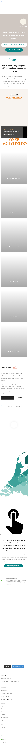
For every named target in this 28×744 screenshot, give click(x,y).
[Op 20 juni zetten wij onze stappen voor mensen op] (14, 611)
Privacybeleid (4, 690)
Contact (3, 735)
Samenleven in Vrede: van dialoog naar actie (11, 133)
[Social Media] (1, 684)
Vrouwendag (4, 711)
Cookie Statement (5, 696)
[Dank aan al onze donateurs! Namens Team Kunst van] (14, 595)
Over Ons (3, 727)
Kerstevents (3, 708)
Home (2, 724)
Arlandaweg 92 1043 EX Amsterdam (10, 681)
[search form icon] (14, 11)
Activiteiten (8, 129)
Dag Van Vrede (4, 717)
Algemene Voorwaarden (7, 693)
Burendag (3, 714)
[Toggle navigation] (1, 7)
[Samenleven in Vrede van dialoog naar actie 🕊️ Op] (14, 629)
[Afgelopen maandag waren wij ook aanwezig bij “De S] (14, 652)
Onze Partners (4, 733)
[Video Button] (14, 425)
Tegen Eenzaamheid (6, 706)
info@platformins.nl (6, 678)
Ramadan (3, 703)
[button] (14, 45)
